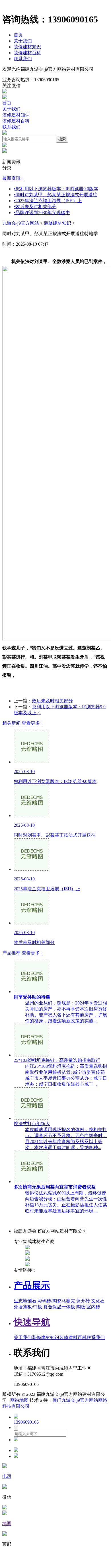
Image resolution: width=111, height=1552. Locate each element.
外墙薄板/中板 (28, 1306)
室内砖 (93, 1306)
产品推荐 (22, 953)
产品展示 (32, 1285)
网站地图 (19, 1400)
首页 (18, 34)
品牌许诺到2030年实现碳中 (42, 212)
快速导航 (32, 1322)
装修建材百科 (27, 52)
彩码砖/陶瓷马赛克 (56, 1300)
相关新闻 (22, 723)
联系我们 (23, 58)
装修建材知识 (27, 46)
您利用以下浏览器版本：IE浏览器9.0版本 (56, 188)
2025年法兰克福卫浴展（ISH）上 (48, 200)
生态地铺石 (25, 1300)
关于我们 (23, 40)
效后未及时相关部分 (35, 206)
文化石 (98, 1300)
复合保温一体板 (59, 1306)
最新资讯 (12, 178)
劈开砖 (83, 1300)
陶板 (80, 1306)
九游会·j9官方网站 (20, 223)
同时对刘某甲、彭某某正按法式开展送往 (55, 194)
